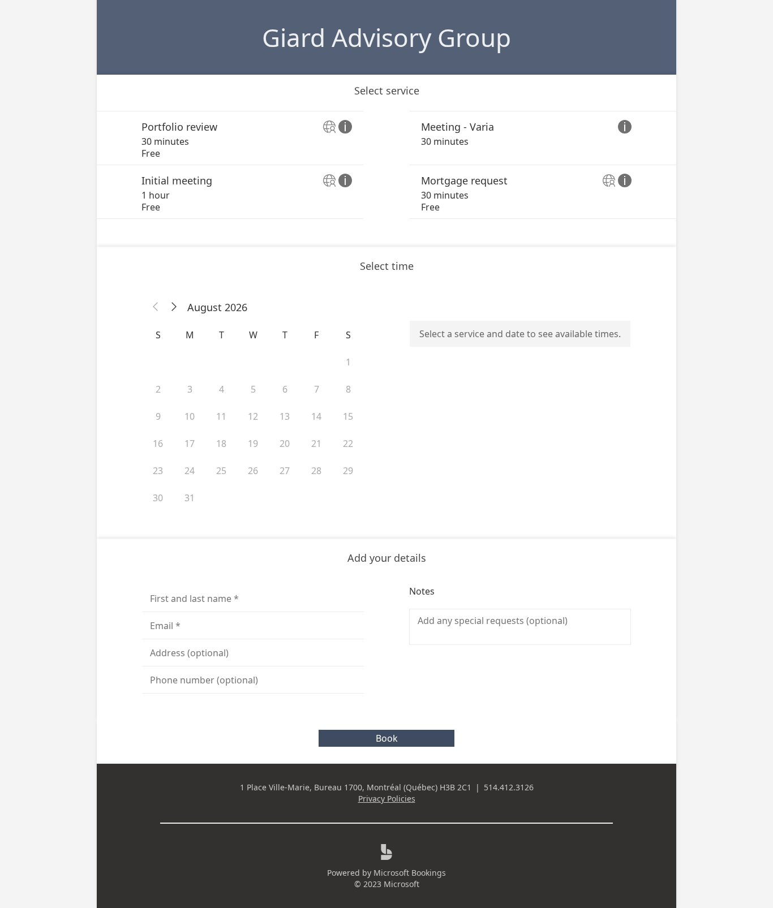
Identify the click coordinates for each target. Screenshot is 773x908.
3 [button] (189, 389)
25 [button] (221, 470)
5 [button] (253, 389)
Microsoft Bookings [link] (409, 872)
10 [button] (189, 416)
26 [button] (253, 470)
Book (387, 738)
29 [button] (348, 470)
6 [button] (284, 389)
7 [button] (316, 389)
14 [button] (316, 416)
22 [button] (348, 443)
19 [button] (253, 443)
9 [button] (158, 416)
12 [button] (253, 416)
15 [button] (348, 416)
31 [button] (189, 498)
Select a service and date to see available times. (520, 334)
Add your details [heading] (386, 558)
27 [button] (285, 470)
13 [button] (285, 416)
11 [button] (221, 416)
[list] (386, 165)
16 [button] (158, 443)
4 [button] (221, 389)
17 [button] (189, 443)
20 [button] (285, 443)
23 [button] (158, 470)
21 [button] (316, 443)
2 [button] (158, 389)
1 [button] (348, 362)
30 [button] (158, 498)
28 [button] (316, 470)
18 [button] (221, 443)
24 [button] (189, 470)
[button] (156, 307)
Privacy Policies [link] (386, 798)
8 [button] (348, 389)
